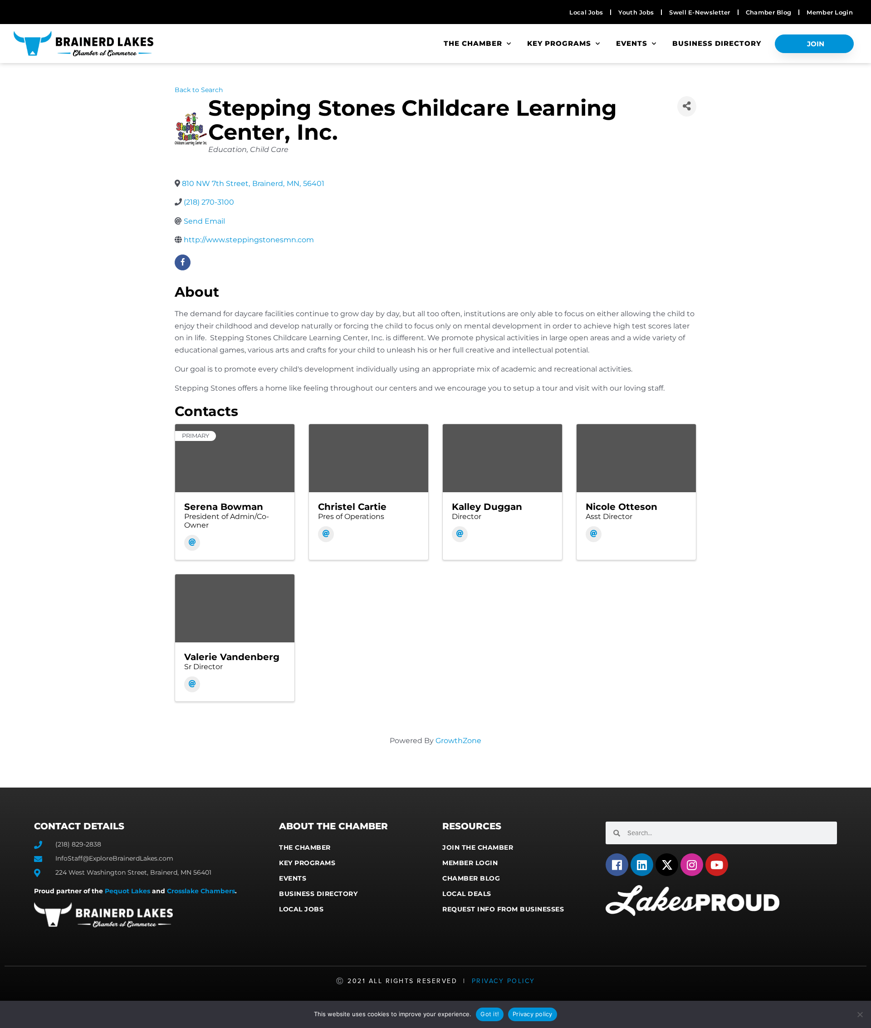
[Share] (686, 106)
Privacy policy (533, 1014)
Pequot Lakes (127, 891)
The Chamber (473, 43)
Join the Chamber (477, 847)
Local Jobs (301, 909)
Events (631, 43)
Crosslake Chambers (201, 891)
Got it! (489, 1014)
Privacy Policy (503, 981)
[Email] (192, 543)
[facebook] (183, 262)
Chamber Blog (471, 878)
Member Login (470, 863)
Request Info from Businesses (503, 909)
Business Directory (716, 43)
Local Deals (466, 894)
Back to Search (199, 90)
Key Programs (559, 43)
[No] (859, 1014)
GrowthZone (458, 740)
